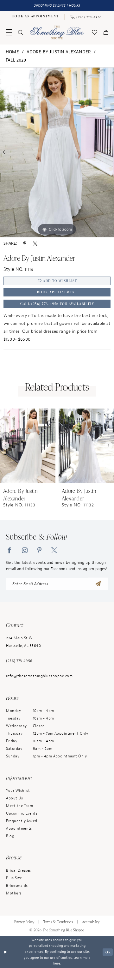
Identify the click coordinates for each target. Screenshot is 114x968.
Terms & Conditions (58, 921)
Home (12, 52)
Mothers (13, 893)
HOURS (74, 5)
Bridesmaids (17, 885)
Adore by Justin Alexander (59, 52)
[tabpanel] (57, 152)
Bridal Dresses (18, 870)
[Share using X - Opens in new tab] (35, 243)
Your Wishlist (18, 790)
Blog (10, 836)
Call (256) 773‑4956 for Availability (57, 304)
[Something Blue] (57, 32)
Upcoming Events (21, 813)
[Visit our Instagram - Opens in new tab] (25, 550)
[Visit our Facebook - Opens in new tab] (9, 550)
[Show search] (20, 32)
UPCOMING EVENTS (50, 5)
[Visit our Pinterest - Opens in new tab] (39, 550)
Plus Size (14, 878)
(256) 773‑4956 (19, 661)
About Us (14, 798)
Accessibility (91, 921)
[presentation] (27, 446)
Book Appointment (57, 292)
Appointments (19, 828)
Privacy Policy (24, 921)
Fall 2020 (16, 60)
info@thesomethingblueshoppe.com (39, 676)
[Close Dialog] (5, 952)
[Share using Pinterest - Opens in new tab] (25, 243)
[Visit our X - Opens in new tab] (54, 550)
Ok (108, 952)
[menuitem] (35, 17)
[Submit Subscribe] (98, 584)
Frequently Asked (21, 821)
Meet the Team (19, 806)
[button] (9, 32)
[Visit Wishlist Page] (94, 32)
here (56, 963)
